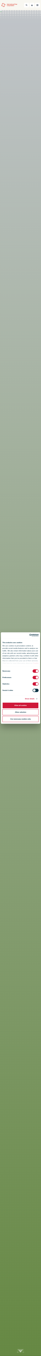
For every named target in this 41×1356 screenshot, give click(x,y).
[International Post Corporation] (9, 5)
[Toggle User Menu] (32, 5)
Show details (29, 699)
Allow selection (20, 712)
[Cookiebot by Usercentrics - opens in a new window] (29, 635)
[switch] (36, 677)
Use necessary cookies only (20, 719)
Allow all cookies (20, 705)
